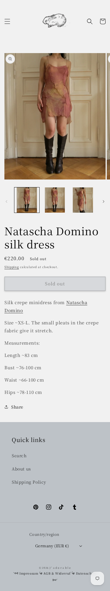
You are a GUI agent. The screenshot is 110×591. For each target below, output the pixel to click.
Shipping (11, 267)
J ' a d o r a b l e (60, 567)
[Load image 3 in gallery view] (82, 199)
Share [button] (17, 407)
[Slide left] (6, 201)
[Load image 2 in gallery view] (54, 199)
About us (21, 469)
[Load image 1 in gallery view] (26, 199)
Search (19, 455)
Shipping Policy (29, 482)
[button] (7, 21)
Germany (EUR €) (52, 545)
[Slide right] (103, 201)
